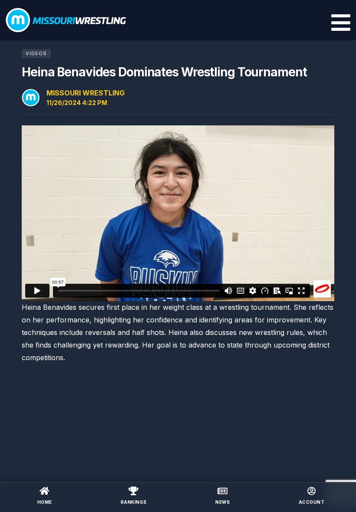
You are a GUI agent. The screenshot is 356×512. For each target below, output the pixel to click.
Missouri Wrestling (85, 93)
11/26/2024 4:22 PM (76, 102)
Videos (36, 53)
